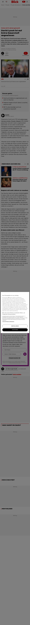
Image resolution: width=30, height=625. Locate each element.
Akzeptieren (15, 329)
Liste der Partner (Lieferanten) (8, 321)
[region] (15, 312)
